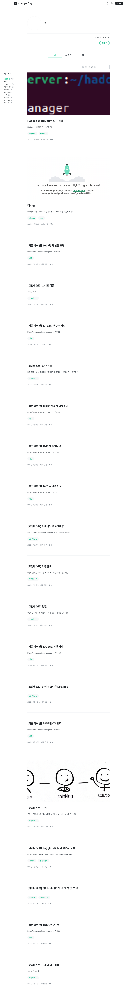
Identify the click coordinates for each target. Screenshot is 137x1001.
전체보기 (7, 79)
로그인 (119, 3)
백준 (5, 81)
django (6, 89)
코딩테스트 (7, 84)
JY (44, 23)
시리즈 (68, 55)
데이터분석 (7, 87)
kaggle (6, 97)
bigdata (7, 103)
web (5, 95)
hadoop (7, 100)
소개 (82, 55)
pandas (7, 92)
